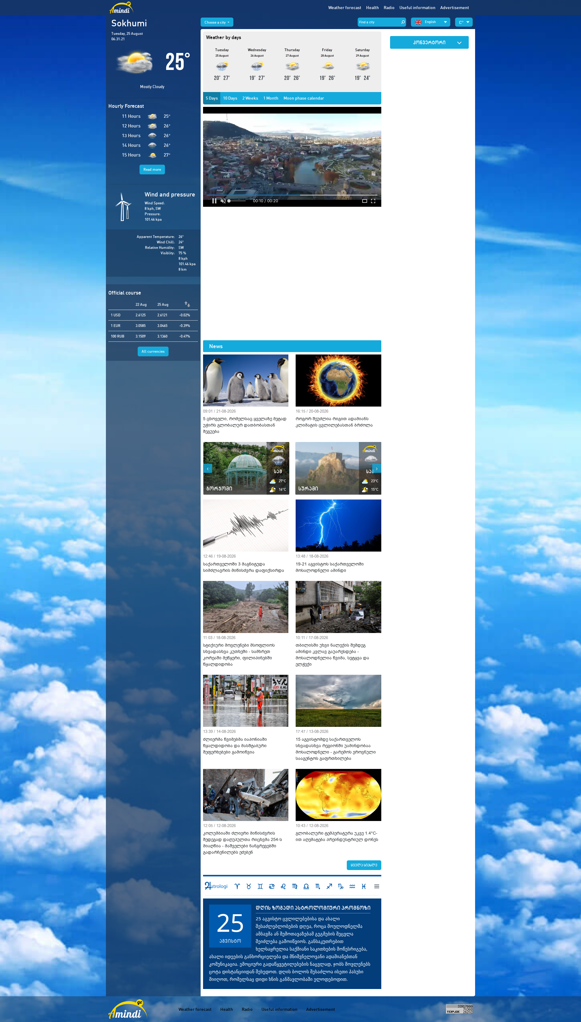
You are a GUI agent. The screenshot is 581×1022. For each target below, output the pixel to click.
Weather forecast (344, 7)
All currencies (153, 351)
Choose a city (216, 22)
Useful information (279, 1009)
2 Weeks (250, 98)
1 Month (270, 98)
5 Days (212, 98)
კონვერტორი (429, 42)
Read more (152, 169)
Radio (389, 7)
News (216, 346)
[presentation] (207, 468)
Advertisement (454, 7)
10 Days (230, 98)
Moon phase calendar (304, 98)
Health (372, 7)
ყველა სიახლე (364, 865)
